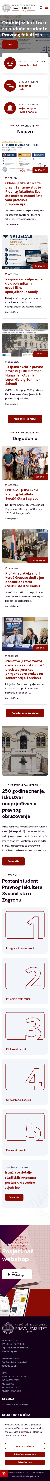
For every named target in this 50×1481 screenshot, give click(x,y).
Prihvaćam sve (25, 1462)
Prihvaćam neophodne (25, 1454)
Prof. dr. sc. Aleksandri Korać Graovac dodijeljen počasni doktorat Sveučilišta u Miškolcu (24, 597)
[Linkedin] (20, 1477)
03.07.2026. (12, 674)
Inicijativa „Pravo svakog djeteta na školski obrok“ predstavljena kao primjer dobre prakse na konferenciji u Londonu (24, 687)
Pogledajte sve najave (24, 436)
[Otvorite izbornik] (46, 8)
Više (10, 63)
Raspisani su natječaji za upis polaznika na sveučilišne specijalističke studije (24, 303)
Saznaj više (10, 242)
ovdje (23, 1435)
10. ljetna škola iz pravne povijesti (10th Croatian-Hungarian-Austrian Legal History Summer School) (24, 393)
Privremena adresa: (14, 1380)
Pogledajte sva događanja (25, 731)
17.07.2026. (12, 196)
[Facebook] (5, 1477)
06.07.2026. (12, 586)
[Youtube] (27, 1477)
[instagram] (12, 1477)
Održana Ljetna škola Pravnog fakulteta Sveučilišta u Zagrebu (22, 512)
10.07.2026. (12, 292)
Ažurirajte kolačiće (25, 1446)
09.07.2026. (13, 380)
